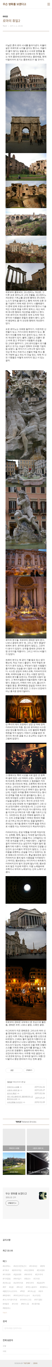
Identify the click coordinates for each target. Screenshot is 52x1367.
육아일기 (18, 1279)
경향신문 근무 (11, 1197)
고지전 (37, 1279)
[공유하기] (16, 1070)
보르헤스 (7, 1266)
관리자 (35, 1363)
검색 (46, 1328)
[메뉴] (48, 4)
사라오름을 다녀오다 (14, 1102)
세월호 (6, 1304)
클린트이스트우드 (10, 1291)
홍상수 (28, 1279)
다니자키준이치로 (10, 1300)
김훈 (12, 1287)
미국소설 (32, 1291)
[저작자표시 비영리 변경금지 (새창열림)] (38, 1070)
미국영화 (7, 1274)
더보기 (5, 1313)
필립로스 (7, 1308)
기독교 (6, 1270)
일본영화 (18, 1274)
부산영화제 (30, 1270)
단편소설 (7, 1283)
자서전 (15, 1304)
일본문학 (41, 1283)
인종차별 (36, 1304)
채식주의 (30, 1283)
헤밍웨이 (7, 1295)
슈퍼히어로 (19, 1283)
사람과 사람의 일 (13, 1090)
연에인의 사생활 (13, 1087)
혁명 (23, 1291)
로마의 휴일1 (12, 1093)
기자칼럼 (7, 1279)
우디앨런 (38, 1300)
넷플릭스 (44, 1287)
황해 (43, 1266)
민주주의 (39, 1274)
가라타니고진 (26, 1300)
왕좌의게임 (17, 1270)
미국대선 (34, 1266)
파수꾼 (20, 1287)
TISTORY (26, 1363)
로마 (41, 1291)
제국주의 (29, 1274)
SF (5, 1287)
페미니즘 (25, 1304)
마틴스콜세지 (32, 1287)
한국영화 (41, 1270)
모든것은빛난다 (20, 1266)
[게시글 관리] (19, 1070)
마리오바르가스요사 (22, 1295)
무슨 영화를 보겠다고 (14, 4)
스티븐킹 (37, 1295)
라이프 (9, 1082)
